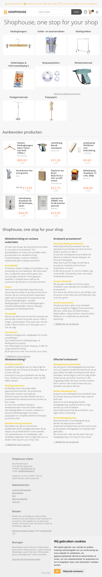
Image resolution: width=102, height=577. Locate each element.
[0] (90, 12)
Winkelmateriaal (83, 62)
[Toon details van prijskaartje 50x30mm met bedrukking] (75, 147)
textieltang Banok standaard (56, 145)
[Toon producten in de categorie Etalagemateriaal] (18, 110)
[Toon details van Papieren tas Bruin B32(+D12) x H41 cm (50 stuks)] (42, 175)
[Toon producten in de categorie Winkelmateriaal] (83, 76)
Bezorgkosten (17, 493)
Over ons (16, 502)
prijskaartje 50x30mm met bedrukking (89, 147)
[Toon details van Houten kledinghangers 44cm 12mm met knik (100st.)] (9, 146)
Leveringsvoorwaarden (21, 490)
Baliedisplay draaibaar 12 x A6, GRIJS (89, 173)
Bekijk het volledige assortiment (67, 94)
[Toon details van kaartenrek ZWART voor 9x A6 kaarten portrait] (42, 203)
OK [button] (57, 571)
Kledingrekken (83, 31)
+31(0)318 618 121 (27, 468)
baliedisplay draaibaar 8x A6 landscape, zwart (26, 202)
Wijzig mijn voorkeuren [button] (73, 571)
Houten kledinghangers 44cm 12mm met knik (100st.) (25, 148)
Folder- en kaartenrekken (50, 31)
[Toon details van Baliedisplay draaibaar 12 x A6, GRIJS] (75, 175)
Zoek (76, 12)
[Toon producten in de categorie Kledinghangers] (18, 45)
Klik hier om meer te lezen (23, 531)
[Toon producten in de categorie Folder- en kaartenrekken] (51, 45)
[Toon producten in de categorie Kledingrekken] (83, 45)
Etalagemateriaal (19, 97)
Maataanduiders (51, 62)
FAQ (14, 496)
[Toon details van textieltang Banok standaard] (42, 147)
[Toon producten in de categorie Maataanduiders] (51, 76)
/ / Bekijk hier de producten (17, 356)
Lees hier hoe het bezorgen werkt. (26, 559)
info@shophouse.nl (26, 471)
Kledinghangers (18, 31)
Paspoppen (51, 97)
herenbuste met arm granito (24, 171)
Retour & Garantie (19, 499)
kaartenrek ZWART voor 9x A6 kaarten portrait (58, 202)
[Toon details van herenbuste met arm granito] (9, 174)
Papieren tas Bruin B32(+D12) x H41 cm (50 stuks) (57, 175)
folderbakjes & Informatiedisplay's (18, 64)
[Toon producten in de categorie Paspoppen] (51, 110)
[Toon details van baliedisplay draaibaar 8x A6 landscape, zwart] (10, 203)
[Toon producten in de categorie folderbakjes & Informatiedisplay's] (18, 79)
